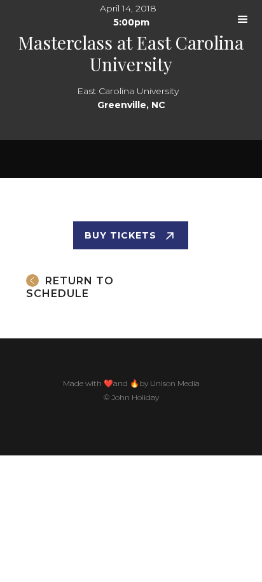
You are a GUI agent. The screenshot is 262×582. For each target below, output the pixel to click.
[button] (243, 20)
